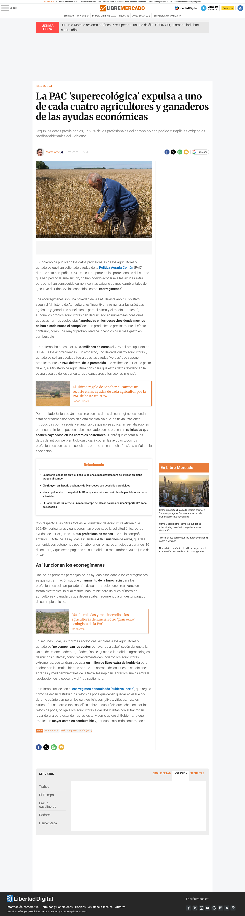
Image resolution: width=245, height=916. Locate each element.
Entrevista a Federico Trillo (67, 1)
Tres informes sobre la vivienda (111, 1)
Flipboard (220, 908)
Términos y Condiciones (57, 907)
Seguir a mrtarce (62, 152)
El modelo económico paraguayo (187, 1)
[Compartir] (167, 152)
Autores (120, 907)
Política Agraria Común (115, 268)
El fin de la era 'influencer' (135, 1)
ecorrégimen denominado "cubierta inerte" (103, 689)
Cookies (80, 907)
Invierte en (83, 15)
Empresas (69, 15)
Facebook (188, 908)
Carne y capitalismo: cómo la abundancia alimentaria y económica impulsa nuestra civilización (180, 527)
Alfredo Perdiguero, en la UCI (160, 1)
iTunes (233, 908)
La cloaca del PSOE (88, 1)
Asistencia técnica (100, 907)
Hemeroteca (48, 823)
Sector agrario (51, 730)
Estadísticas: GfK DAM (39, 911)
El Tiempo (46, 795)
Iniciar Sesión (240, 8)
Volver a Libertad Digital (186, 8)
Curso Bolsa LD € (141, 15)
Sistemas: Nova (79, 911)
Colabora (227, 8)
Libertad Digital (96, 898)
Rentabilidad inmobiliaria (167, 15)
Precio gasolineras (47, 804)
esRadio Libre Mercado (104, 15)
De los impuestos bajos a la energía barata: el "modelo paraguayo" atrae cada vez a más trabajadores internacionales (182, 513)
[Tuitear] (173, 152)
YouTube (207, 908)
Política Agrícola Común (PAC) (76, 730)
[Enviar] (179, 152)
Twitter (195, 908)
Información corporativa (23, 907)
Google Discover (214, 908)
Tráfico (44, 786)
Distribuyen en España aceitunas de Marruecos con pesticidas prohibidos (86, 485)
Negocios (124, 15)
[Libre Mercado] (122, 8)
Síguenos (202, 152)
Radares (45, 815)
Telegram (226, 908)
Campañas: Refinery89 (17, 911)
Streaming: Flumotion (61, 911)
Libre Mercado (44, 86)
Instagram (201, 908)
